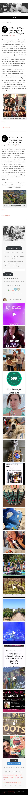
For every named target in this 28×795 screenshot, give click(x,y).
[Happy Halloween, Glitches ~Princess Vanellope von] (14, 405)
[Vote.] (14, 451)
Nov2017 (4, 30)
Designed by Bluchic (13, 792)
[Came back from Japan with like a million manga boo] (14, 496)
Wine (13, 35)
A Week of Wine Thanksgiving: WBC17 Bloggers (16, 31)
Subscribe (8, 274)
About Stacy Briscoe (14, 248)
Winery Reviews (16, 145)
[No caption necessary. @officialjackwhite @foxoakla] (14, 633)
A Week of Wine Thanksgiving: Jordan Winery (16, 140)
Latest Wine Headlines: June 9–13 (12, 775)
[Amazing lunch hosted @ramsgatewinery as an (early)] (14, 610)
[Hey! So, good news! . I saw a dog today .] (14, 428)
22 (5, 28)
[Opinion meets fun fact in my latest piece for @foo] (14, 474)
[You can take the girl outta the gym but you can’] (14, 565)
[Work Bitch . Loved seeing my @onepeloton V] (14, 314)
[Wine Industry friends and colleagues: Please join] (14, 701)
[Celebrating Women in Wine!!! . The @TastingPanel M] (14, 678)
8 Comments (6, 127)
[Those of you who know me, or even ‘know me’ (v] (14, 587)
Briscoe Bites (11, 791)
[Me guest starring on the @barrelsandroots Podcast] (14, 337)
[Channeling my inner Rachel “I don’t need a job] (14, 519)
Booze (10, 35)
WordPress (4, 792)
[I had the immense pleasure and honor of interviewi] (14, 656)
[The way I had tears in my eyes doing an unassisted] (14, 382)
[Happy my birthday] (14, 542)
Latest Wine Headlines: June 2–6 (12, 782)
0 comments (6, 215)
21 (5, 137)
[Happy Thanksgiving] (14, 360)
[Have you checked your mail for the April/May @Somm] (14, 724)
